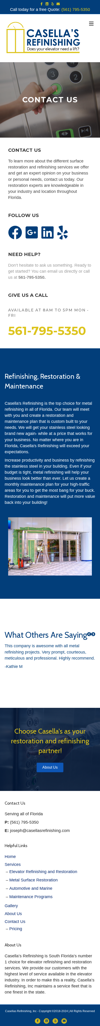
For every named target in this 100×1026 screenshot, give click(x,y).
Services (13, 864)
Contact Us (15, 921)
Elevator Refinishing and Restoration (43, 871)
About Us (13, 913)
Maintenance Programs (31, 896)
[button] (89, 634)
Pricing (15, 928)
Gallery (11, 905)
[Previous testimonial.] (89, 634)
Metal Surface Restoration (33, 880)
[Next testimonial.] (93, 634)
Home (10, 856)
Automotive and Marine (30, 888)
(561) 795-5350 (75, 9)
